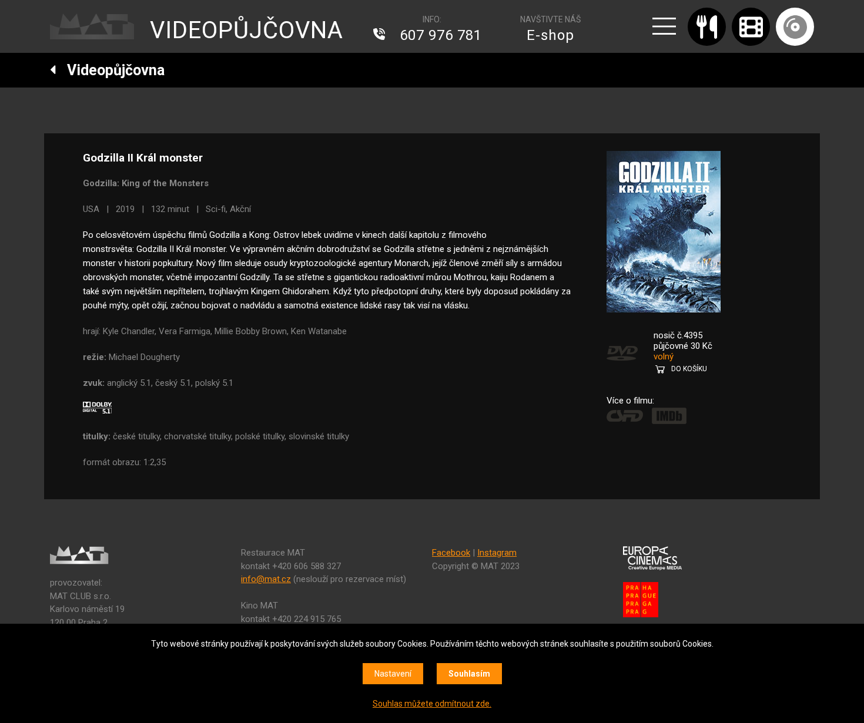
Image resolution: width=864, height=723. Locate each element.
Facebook (451, 552)
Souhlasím (469, 673)
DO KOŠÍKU (689, 369)
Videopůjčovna (110, 70)
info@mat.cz (266, 579)
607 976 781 (441, 35)
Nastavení (392, 673)
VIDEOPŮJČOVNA (246, 30)
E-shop (550, 35)
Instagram (497, 552)
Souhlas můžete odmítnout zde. (432, 703)
